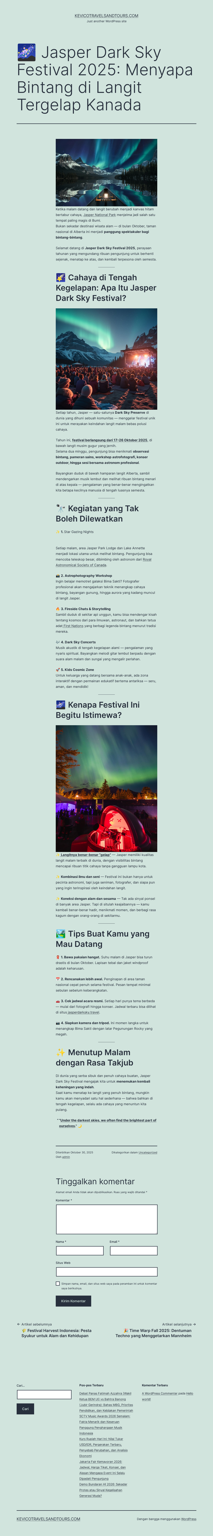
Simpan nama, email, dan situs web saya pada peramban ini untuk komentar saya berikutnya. (109, 1286)
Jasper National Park (99, 215)
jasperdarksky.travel (83, 1012)
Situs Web (63, 1263)
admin (66, 1157)
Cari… (21, 1385)
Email (114, 1241)
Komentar (64, 1200)
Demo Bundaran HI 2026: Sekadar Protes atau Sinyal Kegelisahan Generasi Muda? (103, 1490)
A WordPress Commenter (160, 1393)
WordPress (188, 1519)
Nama (61, 1241)
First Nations (73, 626)
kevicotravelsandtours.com (106, 15)
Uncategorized (148, 1152)
